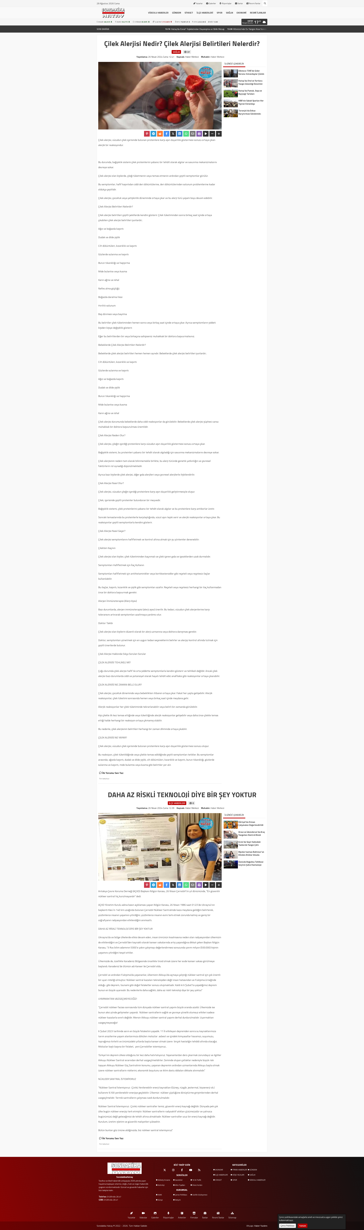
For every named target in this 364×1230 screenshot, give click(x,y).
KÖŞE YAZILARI (238, 1174)
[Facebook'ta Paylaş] (166, 134)
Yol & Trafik (196, 1179)
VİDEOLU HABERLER (158, 12)
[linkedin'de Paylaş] (179, 134)
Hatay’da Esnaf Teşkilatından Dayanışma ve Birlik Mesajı (154, 29)
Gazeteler (179, 1179)
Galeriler (212, 3)
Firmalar (194, 1217)
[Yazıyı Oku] (206, 134)
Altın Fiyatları (180, 1185)
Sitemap (232, 1217)
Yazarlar (199, 3)
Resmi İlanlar (254, 3)
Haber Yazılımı (260, 1225)
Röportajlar (226, 3)
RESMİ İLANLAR (258, 12)
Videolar (143, 1217)
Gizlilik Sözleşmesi (199, 1194)
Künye (160, 1199)
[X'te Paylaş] (173, 134)
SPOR (219, 12)
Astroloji (161, 1185)
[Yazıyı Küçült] (212, 134)
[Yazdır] (199, 134)
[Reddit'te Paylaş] (160, 134)
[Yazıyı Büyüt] (219, 134)
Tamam (302, 1225)
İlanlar (240, 3)
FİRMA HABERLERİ (239, 1169)
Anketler (182, 1217)
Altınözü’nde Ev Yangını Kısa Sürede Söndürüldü (212, 29)
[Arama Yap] (264, 3)
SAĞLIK (229, 12)
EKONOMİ (241, 12)
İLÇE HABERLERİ (205, 12)
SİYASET (189, 12)
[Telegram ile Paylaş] (153, 134)
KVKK (160, 1194)
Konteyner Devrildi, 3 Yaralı (257, 29)
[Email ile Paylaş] (193, 134)
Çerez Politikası (181, 1194)
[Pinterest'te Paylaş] (147, 134)
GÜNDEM (176, 12)
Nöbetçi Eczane (164, 1179)
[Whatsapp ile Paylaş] (186, 134)
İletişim (178, 1199)
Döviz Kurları (197, 1185)
